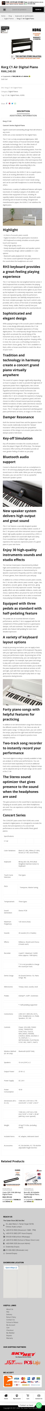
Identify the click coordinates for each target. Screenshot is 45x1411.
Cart (27, 1398)
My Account (17, 1398)
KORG (22, 95)
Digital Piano (14, 95)
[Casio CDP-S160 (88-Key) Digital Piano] (12, 1177)
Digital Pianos (13, 91)
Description (23, 111)
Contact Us (38, 1398)
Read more (20, 1201)
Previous (3, 1185)
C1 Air (7, 95)
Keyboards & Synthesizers (7, 1189)
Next (42, 1185)
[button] (4, 9)
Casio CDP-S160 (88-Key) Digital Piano (12, 1193)
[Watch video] (12, 56)
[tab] (23, 111)
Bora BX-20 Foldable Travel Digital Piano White (31, 1194)
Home (6, 1398)
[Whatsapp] (39, 1405)
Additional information (23, 115)
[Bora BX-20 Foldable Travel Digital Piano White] (33, 1177)
